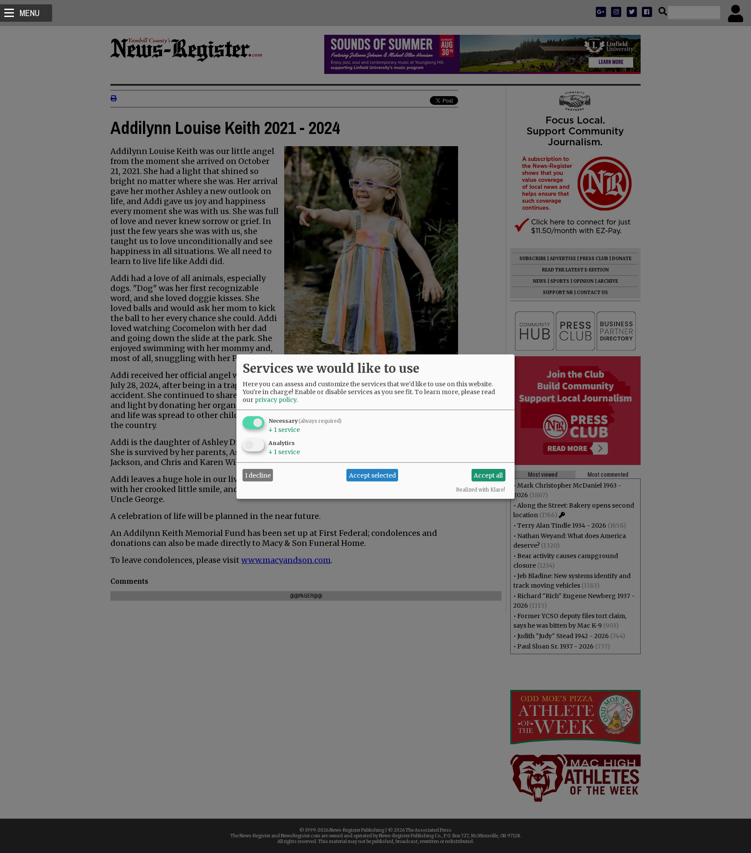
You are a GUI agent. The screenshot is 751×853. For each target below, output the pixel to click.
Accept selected (372, 475)
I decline (258, 475)
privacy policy (275, 400)
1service (284, 430)
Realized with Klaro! (480, 490)
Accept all (488, 475)
